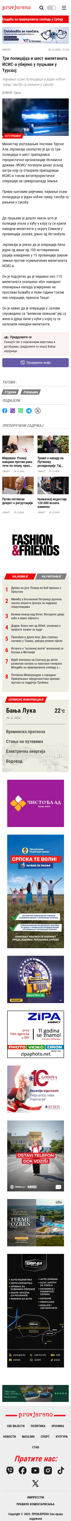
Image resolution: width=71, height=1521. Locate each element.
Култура (62, 1436)
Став (35, 1447)
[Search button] (41, 8)
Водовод (14, 761)
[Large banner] (35, 35)
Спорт (45, 1436)
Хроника (57, 1426)
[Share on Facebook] (4, 410)
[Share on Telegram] (29, 411)
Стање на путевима (24, 741)
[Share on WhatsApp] (20, 410)
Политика (38, 1426)
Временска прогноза (25, 731)
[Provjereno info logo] (16, 7)
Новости (9, 1436)
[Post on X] (38, 411)
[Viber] (10, 1470)
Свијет (6, 49)
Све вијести (16, 1426)
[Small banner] (35, 545)
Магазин (28, 1436)
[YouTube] (35, 1470)
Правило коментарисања (35, 1504)
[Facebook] (23, 1470)
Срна (17, 93)
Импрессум (35, 1497)
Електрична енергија (25, 751)
